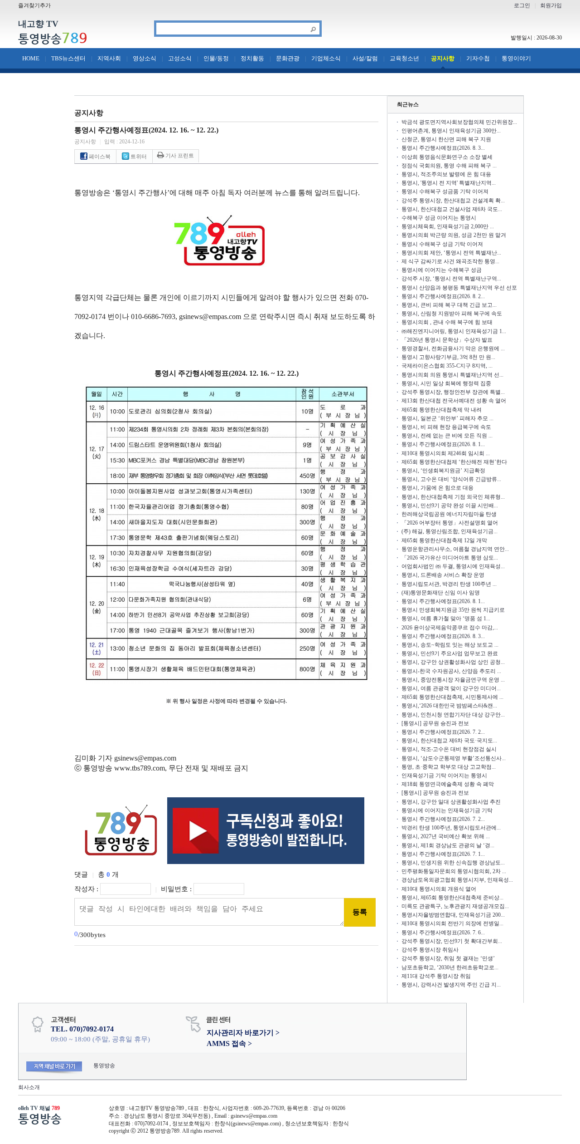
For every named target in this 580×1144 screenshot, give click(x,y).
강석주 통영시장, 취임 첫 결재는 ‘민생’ (448, 958)
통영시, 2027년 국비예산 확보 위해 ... (445, 836)
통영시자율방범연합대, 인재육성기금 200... (453, 915)
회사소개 (29, 1087)
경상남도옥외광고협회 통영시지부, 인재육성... (457, 880)
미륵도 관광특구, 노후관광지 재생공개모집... (455, 906)
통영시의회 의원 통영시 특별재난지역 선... (452, 375)
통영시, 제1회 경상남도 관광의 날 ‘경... (447, 845)
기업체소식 (326, 58)
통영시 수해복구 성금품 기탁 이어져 (444, 191)
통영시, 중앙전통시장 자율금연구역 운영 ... (453, 680)
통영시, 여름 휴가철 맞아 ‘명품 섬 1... (445, 618)
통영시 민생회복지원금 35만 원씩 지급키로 (453, 610)
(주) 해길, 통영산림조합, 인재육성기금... (449, 531)
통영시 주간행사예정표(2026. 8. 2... (443, 296)
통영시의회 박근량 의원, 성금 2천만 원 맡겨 (453, 235)
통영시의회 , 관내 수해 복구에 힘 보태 (447, 322)
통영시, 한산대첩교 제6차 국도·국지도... (449, 740)
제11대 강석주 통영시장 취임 (436, 976)
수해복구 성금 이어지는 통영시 (438, 218)
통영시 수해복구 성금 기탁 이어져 (442, 244)
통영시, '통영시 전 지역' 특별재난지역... (448, 183)
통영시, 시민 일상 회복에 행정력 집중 (446, 383)
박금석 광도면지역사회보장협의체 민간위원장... (459, 122)
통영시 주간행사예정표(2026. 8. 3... (443, 148)
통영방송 (52, 38)
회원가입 (551, 5)
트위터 (138, 156)
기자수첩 (478, 58)
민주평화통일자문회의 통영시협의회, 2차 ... (453, 871)
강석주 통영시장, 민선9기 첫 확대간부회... (451, 941)
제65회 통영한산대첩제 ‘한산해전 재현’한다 (454, 462)
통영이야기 (516, 58)
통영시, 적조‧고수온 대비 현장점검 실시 (449, 749)
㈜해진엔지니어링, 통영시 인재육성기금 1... (453, 331)
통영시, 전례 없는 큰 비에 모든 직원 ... (447, 435)
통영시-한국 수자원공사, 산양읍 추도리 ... (451, 671)
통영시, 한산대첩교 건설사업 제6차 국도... (451, 209)
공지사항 (442, 58)
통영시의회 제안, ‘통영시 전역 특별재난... (451, 253)
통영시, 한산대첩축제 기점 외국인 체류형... (453, 497)
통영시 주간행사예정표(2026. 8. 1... (443, 444)
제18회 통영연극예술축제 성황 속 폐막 (447, 784)
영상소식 (144, 58)
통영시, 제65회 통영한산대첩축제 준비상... (452, 897)
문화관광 (288, 58)
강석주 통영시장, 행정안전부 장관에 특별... (453, 392)
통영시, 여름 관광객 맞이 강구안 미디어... (451, 688)
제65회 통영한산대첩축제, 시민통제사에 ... (452, 697)
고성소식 (180, 58)
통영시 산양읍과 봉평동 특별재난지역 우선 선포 (459, 288)
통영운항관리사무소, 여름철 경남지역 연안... (455, 549)
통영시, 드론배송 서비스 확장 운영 (442, 575)
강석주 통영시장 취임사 (430, 950)
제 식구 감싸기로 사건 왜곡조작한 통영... (450, 261)
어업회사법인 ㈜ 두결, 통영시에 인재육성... (453, 566)
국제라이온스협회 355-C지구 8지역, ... (447, 366)
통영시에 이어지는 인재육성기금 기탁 (447, 810)
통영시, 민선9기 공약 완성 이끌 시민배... (449, 505)
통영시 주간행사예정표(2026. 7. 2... (443, 732)
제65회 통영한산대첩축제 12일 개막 (444, 540)
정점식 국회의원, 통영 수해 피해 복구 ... (449, 165)
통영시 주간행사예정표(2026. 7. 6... (443, 932)
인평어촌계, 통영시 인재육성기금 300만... (451, 131)
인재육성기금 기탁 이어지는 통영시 (444, 775)
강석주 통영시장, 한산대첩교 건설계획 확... (453, 200)
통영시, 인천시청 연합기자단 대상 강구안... (453, 715)
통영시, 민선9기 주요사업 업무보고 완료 (449, 653)
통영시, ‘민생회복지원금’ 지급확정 (443, 470)
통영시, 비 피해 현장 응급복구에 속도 (446, 427)
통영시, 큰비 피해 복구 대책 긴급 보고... (449, 305)
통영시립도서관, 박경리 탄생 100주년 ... (449, 584)
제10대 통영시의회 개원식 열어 (438, 889)
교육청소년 (404, 58)
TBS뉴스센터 (68, 58)
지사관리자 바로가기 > (243, 1032)
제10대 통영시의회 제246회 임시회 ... (445, 453)
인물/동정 (216, 58)
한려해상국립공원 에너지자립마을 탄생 (449, 514)
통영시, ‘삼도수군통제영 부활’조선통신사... (453, 758)
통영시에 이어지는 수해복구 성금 (441, 270)
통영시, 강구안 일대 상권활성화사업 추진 (451, 802)
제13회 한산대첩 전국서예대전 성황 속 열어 (453, 401)
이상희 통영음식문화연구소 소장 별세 (447, 157)
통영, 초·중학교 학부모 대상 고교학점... (448, 767)
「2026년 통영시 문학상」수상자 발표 (447, 340)
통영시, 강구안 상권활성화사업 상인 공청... (453, 662)
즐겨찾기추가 (34, 5)
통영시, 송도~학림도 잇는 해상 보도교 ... (449, 645)
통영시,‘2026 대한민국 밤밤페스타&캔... (449, 705)
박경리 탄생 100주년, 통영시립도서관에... (451, 828)
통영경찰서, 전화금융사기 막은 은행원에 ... (453, 348)
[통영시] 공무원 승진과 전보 (435, 723)
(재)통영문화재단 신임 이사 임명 (440, 592)
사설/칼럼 (365, 58)
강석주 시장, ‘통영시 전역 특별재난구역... (451, 278)
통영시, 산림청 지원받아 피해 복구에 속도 (451, 313)
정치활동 (252, 58)
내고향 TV (38, 24)
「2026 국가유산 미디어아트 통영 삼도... (449, 558)
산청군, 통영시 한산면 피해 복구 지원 (446, 139)
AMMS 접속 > (229, 1043)
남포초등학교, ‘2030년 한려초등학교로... (449, 967)
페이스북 (99, 156)
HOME (30, 58)
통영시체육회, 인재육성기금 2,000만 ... (447, 226)
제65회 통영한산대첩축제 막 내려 (441, 410)
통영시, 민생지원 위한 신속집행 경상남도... (453, 862)
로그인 (522, 5)
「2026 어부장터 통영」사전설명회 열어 (449, 523)
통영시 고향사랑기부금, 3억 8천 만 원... (448, 357)
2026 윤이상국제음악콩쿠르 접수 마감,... (449, 627)
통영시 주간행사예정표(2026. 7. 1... (443, 854)
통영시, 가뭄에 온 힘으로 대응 (437, 488)
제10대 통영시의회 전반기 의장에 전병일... (452, 923)
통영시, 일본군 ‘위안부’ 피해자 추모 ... (447, 418)
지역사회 (109, 58)
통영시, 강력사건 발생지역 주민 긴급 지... (451, 985)
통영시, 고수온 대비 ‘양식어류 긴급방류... (451, 479)
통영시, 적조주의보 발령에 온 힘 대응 (446, 174)
